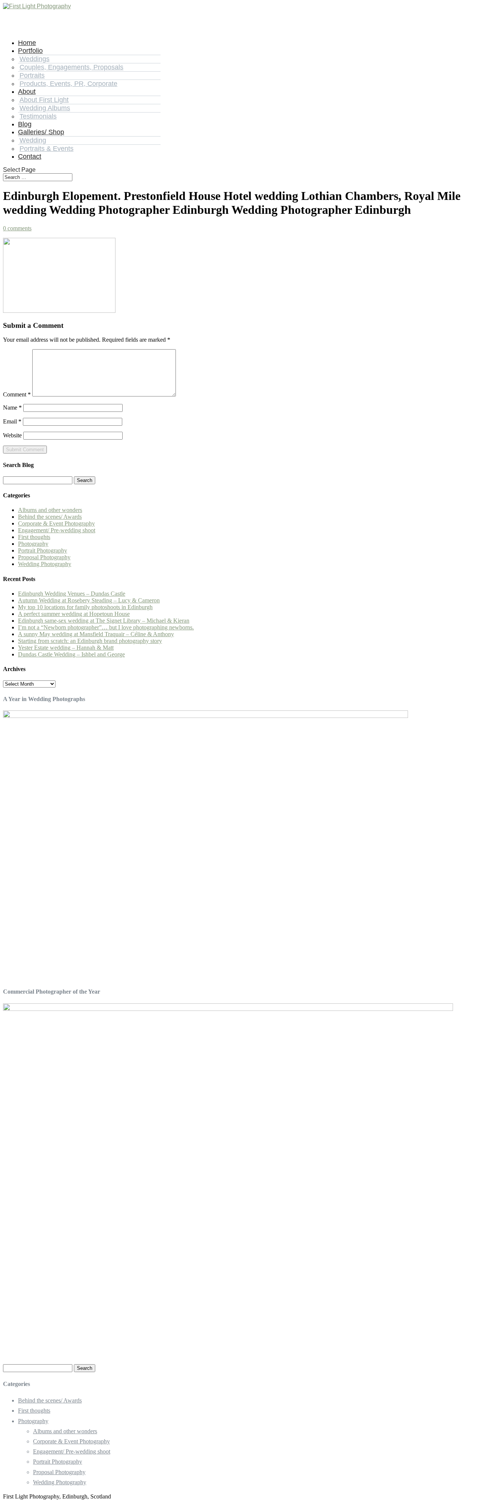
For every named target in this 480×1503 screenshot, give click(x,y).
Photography (33, 544)
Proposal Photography (44, 557)
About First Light (44, 100)
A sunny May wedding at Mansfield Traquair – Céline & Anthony (96, 634)
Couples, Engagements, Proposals (71, 67)
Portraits (32, 75)
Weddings (35, 59)
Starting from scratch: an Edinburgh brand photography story (90, 641)
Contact (29, 156)
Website (12, 435)
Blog (25, 124)
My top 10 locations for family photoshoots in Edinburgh (85, 607)
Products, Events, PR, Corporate (68, 83)
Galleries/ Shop (41, 132)
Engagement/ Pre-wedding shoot (56, 530)
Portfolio (30, 50)
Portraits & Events (47, 148)
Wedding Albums (45, 108)
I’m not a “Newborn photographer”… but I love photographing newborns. (106, 627)
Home (27, 43)
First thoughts (34, 537)
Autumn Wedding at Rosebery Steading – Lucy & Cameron (89, 600)
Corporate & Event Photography (56, 523)
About (27, 91)
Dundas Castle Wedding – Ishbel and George (71, 654)
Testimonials (38, 116)
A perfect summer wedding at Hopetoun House (74, 614)
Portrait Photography (42, 550)
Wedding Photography (44, 564)
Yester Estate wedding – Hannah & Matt (66, 647)
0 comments (17, 228)
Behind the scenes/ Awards (50, 517)
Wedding (33, 140)
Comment (17, 394)
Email (12, 421)
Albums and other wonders (50, 510)
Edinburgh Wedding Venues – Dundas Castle (71, 593)
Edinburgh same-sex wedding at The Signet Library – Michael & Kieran (103, 620)
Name (12, 407)
